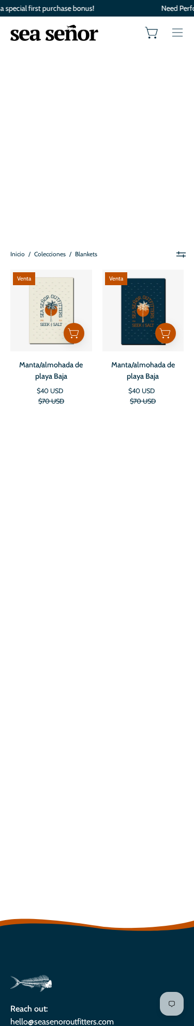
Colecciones (50, 254)
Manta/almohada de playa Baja (51, 370)
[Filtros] (181, 254)
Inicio (17, 254)
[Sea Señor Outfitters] (54, 32)
